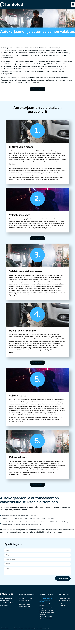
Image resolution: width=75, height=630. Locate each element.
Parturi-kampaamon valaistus (47, 613)
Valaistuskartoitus (65, 601)
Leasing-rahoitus (65, 598)
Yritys (61, 603)
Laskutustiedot (24, 604)
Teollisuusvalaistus (46, 616)
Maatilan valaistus (46, 619)
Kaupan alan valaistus (47, 608)
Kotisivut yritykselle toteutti (38, 628)
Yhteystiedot (63, 605)
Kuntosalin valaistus (46, 610)
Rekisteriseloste (24, 606)
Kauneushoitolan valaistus (45, 605)
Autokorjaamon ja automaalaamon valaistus (46, 599)
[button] (73, 4)
